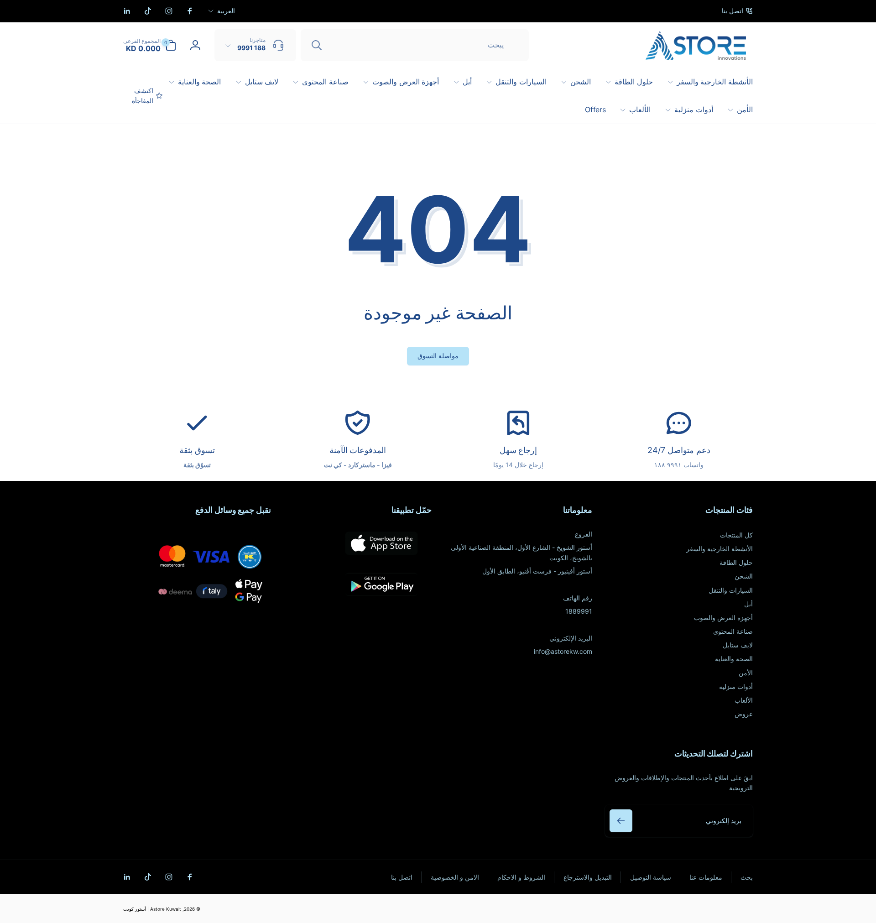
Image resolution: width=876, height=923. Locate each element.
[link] (737, 11)
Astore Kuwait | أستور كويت (152, 909)
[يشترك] (621, 820)
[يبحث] (317, 45)
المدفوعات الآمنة (357, 450)
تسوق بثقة (197, 450)
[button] (149, 45)
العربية (226, 11)
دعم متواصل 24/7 (678, 450)
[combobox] (415, 45)
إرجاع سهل (518, 450)
